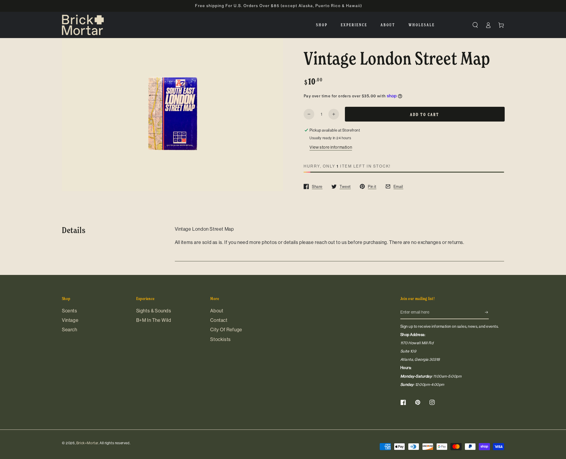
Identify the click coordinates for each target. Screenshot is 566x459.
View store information (331, 147)
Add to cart (424, 114)
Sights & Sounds (153, 311)
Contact (218, 320)
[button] (475, 25)
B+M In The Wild (153, 320)
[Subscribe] (487, 312)
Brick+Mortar (87, 443)
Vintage (70, 320)
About (216, 311)
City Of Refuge (226, 329)
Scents (69, 311)
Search (69, 329)
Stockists (220, 339)
